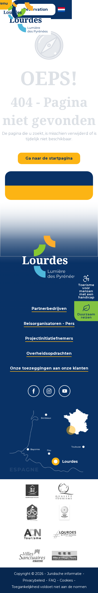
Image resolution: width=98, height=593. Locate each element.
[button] (61, 9)
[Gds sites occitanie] (65, 512)
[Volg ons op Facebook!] (33, 391)
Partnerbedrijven (49, 308)
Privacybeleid (34, 580)
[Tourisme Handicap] (33, 491)
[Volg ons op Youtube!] (64, 391)
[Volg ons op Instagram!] (49, 391)
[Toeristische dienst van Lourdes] (29, 17)
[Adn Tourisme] (33, 534)
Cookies (66, 580)
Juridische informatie (64, 574)
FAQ (52, 580)
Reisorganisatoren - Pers (49, 323)
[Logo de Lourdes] (49, 257)
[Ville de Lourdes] (65, 534)
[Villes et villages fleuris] (65, 555)
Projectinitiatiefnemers (49, 338)
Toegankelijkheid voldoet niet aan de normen (49, 587)
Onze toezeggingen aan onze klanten (49, 368)
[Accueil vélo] (33, 512)
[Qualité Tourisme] (65, 491)
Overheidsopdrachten (49, 353)
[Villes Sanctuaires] (33, 555)
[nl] (61, 9)
